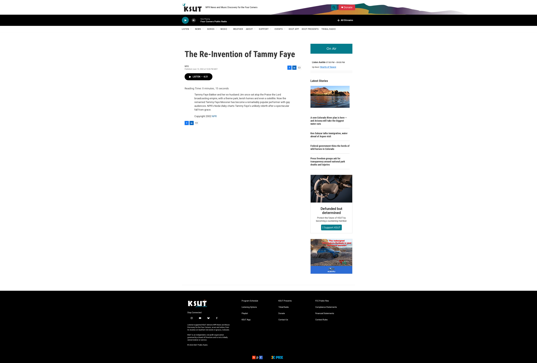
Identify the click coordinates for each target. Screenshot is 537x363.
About (249, 29)
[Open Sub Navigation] (191, 29)
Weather (238, 29)
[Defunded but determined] (331, 189)
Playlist (245, 313)
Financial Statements (324, 313)
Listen (185, 29)
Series (211, 29)
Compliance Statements (326, 307)
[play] (185, 20)
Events (279, 29)
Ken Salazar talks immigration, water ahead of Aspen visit (329, 135)
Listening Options (249, 307)
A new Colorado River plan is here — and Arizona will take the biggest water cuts (328, 120)
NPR (214, 116)
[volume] (193, 20)
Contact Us (283, 320)
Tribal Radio (329, 29)
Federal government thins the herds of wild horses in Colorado (329, 147)
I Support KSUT (331, 227)
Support (264, 29)
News (198, 29)
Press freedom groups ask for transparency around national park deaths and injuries (327, 161)
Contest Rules (321, 320)
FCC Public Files (322, 301)
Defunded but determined (331, 211)
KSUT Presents (310, 29)
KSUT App (294, 29)
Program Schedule (250, 301)
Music (224, 29)
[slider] (198, 20)
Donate (348, 7)
